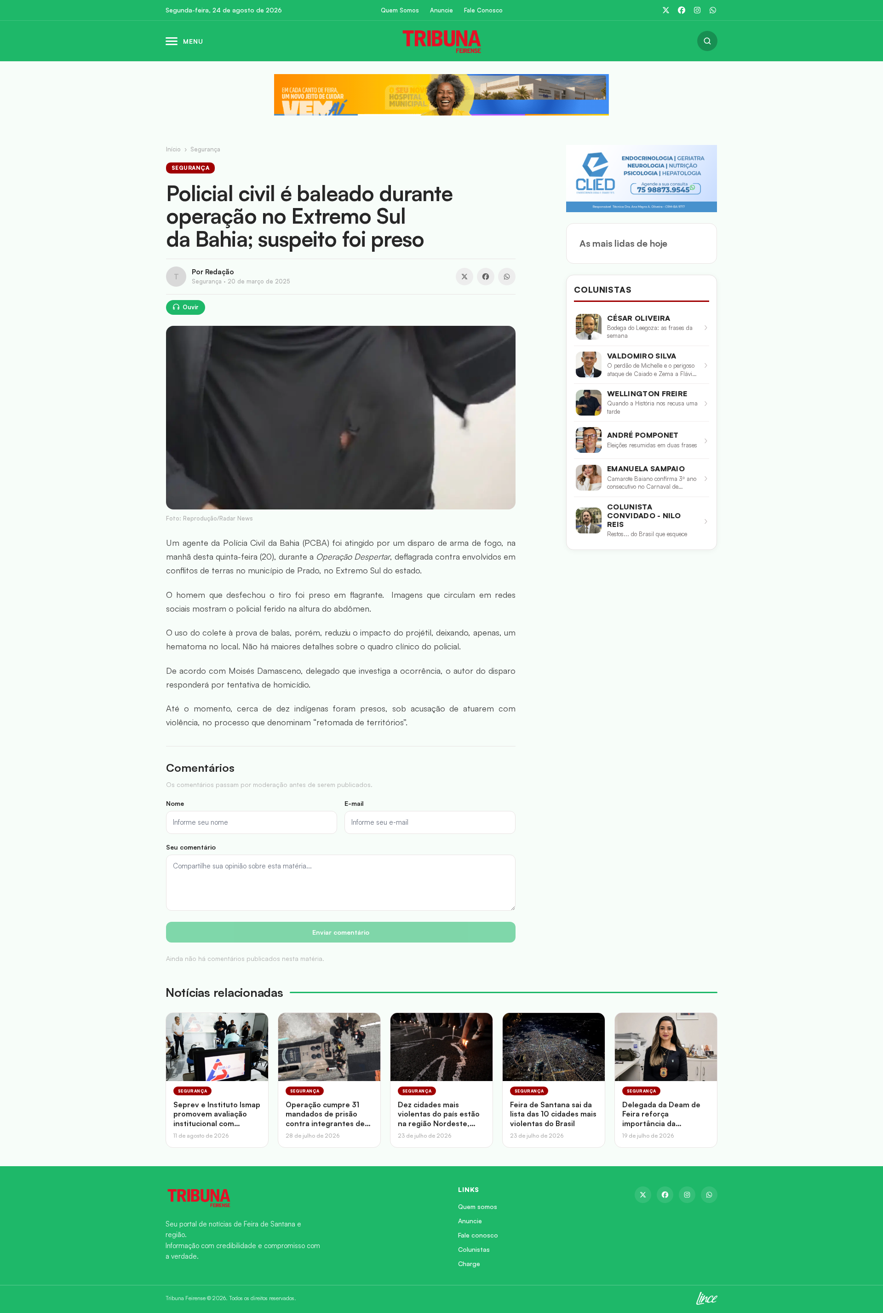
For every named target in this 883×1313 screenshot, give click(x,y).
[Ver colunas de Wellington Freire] (589, 403)
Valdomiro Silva (642, 356)
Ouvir (191, 307)
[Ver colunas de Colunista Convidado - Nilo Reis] (589, 520)
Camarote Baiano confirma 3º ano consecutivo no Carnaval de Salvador (651, 483)
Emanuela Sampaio (646, 468)
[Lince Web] (706, 1298)
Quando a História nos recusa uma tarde (652, 407)
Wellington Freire (647, 393)
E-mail (354, 803)
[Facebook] (681, 10)
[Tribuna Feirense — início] (441, 41)
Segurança (205, 149)
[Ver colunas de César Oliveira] (589, 327)
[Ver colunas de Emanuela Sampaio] (589, 478)
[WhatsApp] (712, 10)
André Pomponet (642, 435)
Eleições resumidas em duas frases (652, 445)
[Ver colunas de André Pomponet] (589, 440)
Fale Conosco (483, 10)
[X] (666, 10)
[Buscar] (707, 41)
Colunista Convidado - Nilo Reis (644, 516)
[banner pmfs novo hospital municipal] (441, 95)
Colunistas (474, 1249)
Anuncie (441, 10)
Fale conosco (478, 1235)
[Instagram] (697, 10)
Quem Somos (400, 10)
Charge (469, 1263)
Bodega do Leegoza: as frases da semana (650, 332)
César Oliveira (638, 318)
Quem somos (477, 1206)
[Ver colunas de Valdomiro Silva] (589, 364)
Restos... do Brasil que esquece (647, 534)
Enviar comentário (340, 932)
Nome (175, 803)
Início (173, 149)
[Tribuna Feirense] (301, 1197)
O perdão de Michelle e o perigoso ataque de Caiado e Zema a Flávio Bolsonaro (651, 370)
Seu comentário (191, 847)
